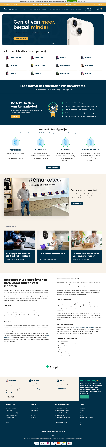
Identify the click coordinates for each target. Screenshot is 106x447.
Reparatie (33, 413)
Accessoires (37, 9)
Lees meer (16, 116)
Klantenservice (35, 408)
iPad (50, 9)
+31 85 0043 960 (62, 389)
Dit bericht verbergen (71, 1)
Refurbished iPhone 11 (60, 415)
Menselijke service (67, 433)
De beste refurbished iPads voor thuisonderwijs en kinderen (86, 255)
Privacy (81, 415)
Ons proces (9, 410)
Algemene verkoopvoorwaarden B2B (89, 420)
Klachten (82, 413)
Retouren (82, 408)
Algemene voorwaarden (86, 417)
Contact (78, 9)
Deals (25, 9)
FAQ (81, 422)
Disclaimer (82, 425)
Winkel (61, 9)
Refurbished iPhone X (60, 420)
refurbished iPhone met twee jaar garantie (84, 327)
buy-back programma (81, 309)
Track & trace (34, 410)
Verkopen (55, 9)
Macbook (44, 9)
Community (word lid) (12, 413)
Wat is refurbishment (11, 420)
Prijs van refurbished (53, 433)
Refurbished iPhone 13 (61, 408)
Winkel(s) (33, 417)
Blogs (7, 422)
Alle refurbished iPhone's (61, 422)
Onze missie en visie (11, 415)
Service (73, 9)
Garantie (82, 410)
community (85, 346)
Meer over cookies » (82, 1)
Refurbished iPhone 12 (61, 413)
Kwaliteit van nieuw (40, 433)
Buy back (33, 415)
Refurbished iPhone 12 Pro (62, 410)
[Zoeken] (94, 9)
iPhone (30, 9)
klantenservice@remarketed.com (40, 389)
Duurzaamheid (10, 417)
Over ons (66, 9)
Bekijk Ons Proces (53, 167)
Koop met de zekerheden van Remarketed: (53, 431)
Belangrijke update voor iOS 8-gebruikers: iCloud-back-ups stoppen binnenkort (18, 255)
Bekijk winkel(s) (77, 203)
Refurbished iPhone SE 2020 (62, 417)
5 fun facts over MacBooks (52, 254)
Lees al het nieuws (10, 226)
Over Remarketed (11, 408)
